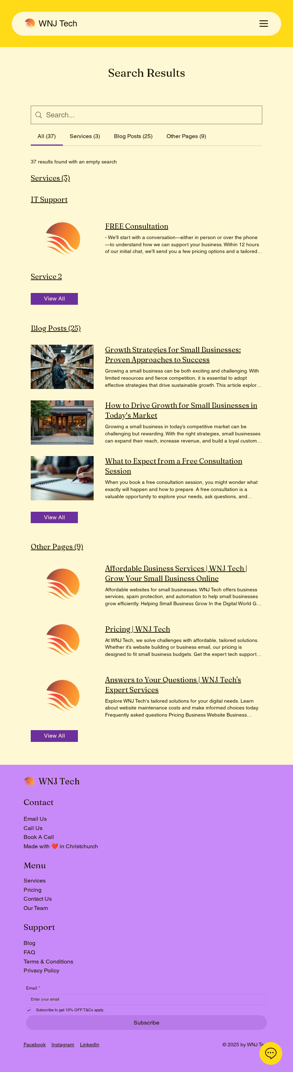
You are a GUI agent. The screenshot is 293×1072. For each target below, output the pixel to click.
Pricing (32, 889)
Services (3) (50, 177)
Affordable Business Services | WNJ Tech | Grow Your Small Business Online (176, 573)
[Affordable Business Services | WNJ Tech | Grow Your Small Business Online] (62, 585)
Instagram (62, 1044)
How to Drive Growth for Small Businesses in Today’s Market (181, 410)
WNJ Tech (58, 23)
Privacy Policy (41, 970)
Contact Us (38, 898)
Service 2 (46, 276)
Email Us (35, 818)
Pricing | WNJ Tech (137, 629)
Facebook (35, 1044)
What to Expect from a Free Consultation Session (173, 465)
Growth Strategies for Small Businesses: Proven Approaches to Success (173, 354)
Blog (29, 943)
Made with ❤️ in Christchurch (61, 846)
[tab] (47, 136)
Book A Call (39, 837)
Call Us (33, 828)
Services (35, 880)
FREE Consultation (136, 226)
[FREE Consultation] (62, 238)
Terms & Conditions (48, 961)
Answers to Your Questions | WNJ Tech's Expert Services (173, 684)
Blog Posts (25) (56, 328)
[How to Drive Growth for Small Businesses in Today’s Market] (62, 422)
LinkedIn (89, 1044)
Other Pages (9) (57, 546)
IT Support (49, 199)
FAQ (29, 952)
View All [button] (54, 298)
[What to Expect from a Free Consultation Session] (62, 478)
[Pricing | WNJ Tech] (62, 641)
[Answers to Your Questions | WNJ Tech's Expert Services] (62, 696)
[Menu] (264, 23)
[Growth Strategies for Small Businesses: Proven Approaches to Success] (62, 367)
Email (33, 988)
